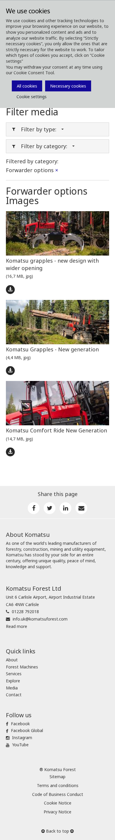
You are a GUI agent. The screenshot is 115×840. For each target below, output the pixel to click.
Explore (13, 681)
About (12, 660)
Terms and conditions (57, 785)
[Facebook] (34, 508)
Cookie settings (32, 96)
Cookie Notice (57, 803)
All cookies (27, 86)
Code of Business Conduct (57, 794)
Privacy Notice (57, 812)
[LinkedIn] (65, 508)
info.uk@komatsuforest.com (40, 619)
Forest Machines (22, 667)
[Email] (81, 508)
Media (12, 688)
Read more (16, 626)
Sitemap (57, 776)
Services (14, 673)
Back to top (57, 831)
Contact (14, 694)
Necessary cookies (68, 86)
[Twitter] (49, 508)
